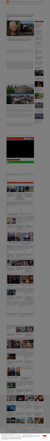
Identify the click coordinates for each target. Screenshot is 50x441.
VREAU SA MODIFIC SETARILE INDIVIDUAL (44, 438)
